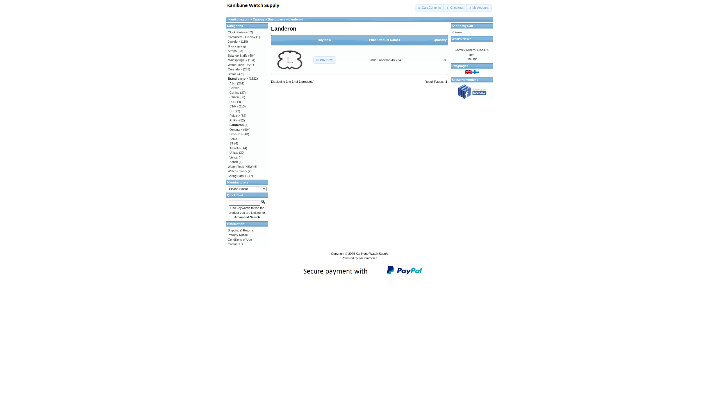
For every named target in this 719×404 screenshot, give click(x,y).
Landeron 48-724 (389, 60)
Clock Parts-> (237, 32)
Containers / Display (241, 37)
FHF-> (233, 120)
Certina (234, 92)
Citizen (234, 97)
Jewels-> (234, 41)
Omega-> (235, 129)
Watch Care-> (237, 171)
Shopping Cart (462, 25)
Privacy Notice (238, 235)
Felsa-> (234, 115)
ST (231, 143)
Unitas (233, 152)
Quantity (440, 40)
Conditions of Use (240, 239)
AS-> (232, 83)
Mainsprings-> (237, 60)
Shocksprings (237, 46)
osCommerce (368, 258)
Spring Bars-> (237, 176)
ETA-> (233, 106)
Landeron (295, 19)
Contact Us (235, 244)
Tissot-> (235, 148)
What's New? (461, 39)
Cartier (234, 87)
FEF (232, 111)
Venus (233, 157)
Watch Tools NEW (240, 166)
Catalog (258, 19)
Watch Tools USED (241, 64)
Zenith (233, 162)
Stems (232, 74)
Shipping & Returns (241, 230)
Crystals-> (235, 69)
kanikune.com (239, 19)
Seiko (233, 139)
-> (238, 78)
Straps (232, 50)
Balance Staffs (237, 55)
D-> (232, 102)
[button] (429, 8)
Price (372, 40)
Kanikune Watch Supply (372, 253)
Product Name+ (388, 40)
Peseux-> (236, 134)
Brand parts (276, 19)
